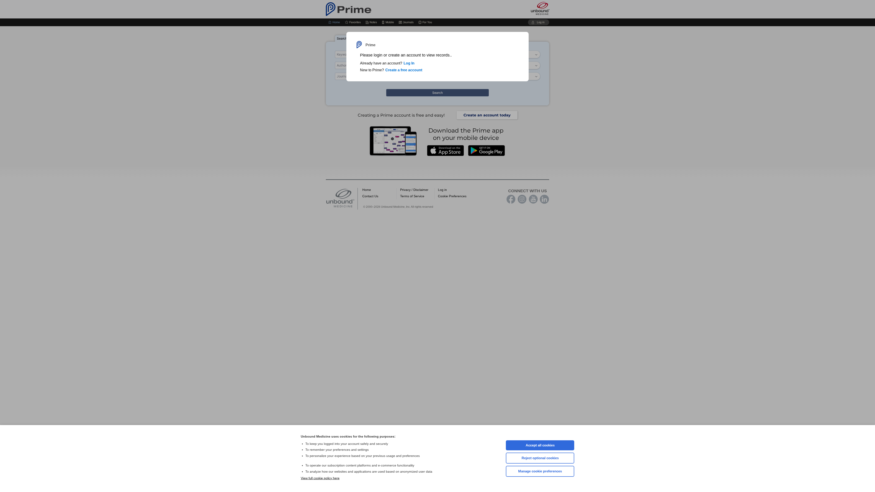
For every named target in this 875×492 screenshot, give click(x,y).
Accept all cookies (540, 445)
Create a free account (403, 70)
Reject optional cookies (540, 458)
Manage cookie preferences (540, 471)
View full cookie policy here (320, 478)
